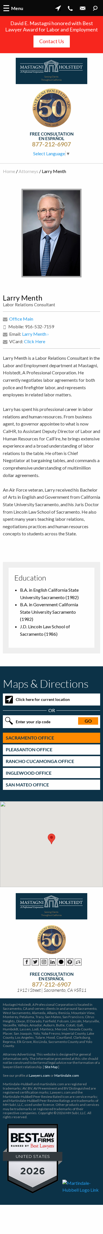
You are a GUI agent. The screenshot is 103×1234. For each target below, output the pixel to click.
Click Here (34, 341)
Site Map (51, 1067)
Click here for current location (43, 699)
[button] (51, 838)
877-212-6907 (51, 144)
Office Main (21, 318)
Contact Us (51, 41)
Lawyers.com (39, 1075)
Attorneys (28, 171)
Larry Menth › (35, 334)
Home (9, 171)
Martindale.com (66, 1075)
